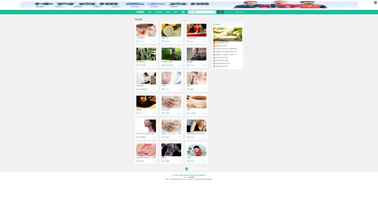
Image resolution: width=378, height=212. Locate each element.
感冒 (188, 109)
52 (207, 169)
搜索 (214, 12)
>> (203, 169)
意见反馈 (202, 175)
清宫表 (189, 85)
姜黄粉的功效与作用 (222, 43)
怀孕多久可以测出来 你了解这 (145, 133)
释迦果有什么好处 (167, 62)
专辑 (182, 12)
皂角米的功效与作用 (222, 57)
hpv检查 (164, 85)
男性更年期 (139, 85)
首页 (149, 12)
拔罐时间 (139, 109)
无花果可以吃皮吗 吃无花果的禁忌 (226, 48)
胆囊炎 (164, 157)
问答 (175, 12)
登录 (237, 12)
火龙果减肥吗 (140, 38)
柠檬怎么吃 (165, 38)
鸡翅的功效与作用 (221, 46)
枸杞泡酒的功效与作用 (222, 63)
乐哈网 (139, 12)
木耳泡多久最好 (191, 38)
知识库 (168, 12)
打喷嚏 (189, 157)
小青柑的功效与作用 (222, 60)
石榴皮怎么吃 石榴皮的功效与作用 (226, 51)
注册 (241, 12)
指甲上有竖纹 (166, 109)
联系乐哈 (196, 175)
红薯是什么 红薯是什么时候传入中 (226, 54)
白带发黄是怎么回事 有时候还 (196, 133)
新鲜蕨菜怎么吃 (141, 62)
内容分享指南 (183, 175)
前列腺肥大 (190, 62)
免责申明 (191, 175)
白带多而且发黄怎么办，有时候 (146, 157)
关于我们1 (176, 175)
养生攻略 (158, 12)
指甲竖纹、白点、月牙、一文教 (171, 133)
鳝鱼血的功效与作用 (222, 66)
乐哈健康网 (191, 177)
